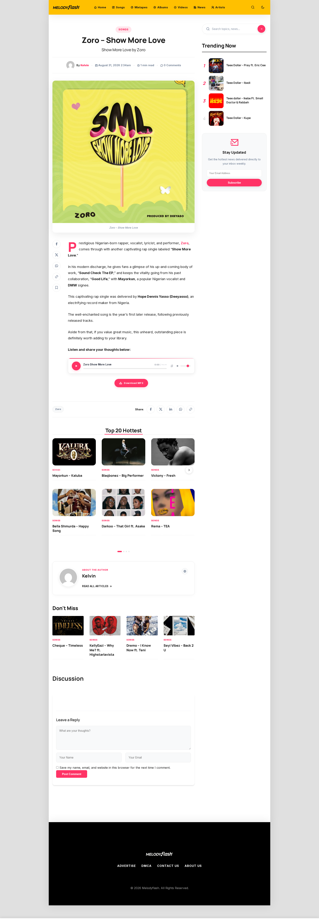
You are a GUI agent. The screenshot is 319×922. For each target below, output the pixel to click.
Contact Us (168, 866)
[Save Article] (56, 288)
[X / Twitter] (161, 409)
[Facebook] (151, 409)
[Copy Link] (56, 277)
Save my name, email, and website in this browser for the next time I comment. (114, 767)
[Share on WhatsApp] (56, 266)
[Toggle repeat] (171, 366)
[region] (123, 495)
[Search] (253, 7)
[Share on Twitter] (56, 255)
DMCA (146, 866)
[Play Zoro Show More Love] (76, 366)
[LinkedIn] (171, 409)
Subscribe (234, 182)
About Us (193, 866)
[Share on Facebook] (56, 244)
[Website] (185, 571)
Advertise (126, 866)
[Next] (189, 470)
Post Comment (71, 774)
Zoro (58, 409)
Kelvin (84, 65)
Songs (123, 29)
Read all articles (95, 586)
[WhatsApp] (180, 409)
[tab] (119, 551)
